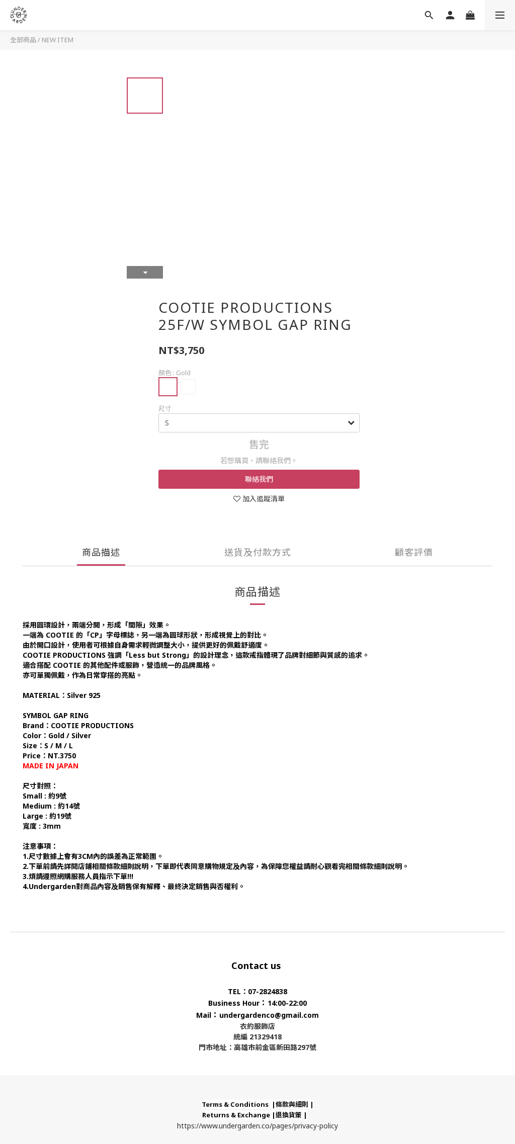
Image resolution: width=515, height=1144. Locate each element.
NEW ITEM (57, 39)
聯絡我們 (259, 479)
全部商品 (23, 39)
